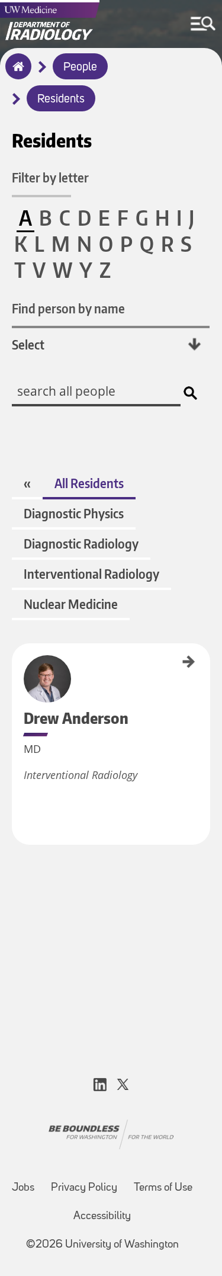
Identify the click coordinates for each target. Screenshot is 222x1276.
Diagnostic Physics (74, 513)
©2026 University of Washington (102, 1245)
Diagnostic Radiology (81, 544)
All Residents (89, 483)
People (80, 67)
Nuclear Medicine (71, 604)
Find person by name (68, 308)
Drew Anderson (16, 665)
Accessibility (102, 1216)
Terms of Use (163, 1188)
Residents (61, 99)
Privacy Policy (84, 1188)
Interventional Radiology (91, 574)
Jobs (23, 1188)
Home (15, 74)
